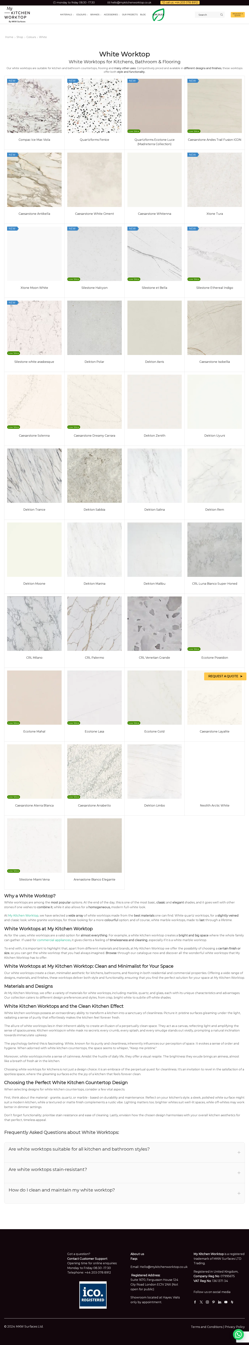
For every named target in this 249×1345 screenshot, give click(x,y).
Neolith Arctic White (214, 805)
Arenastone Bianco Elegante (94, 879)
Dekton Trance (34, 509)
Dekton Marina (94, 583)
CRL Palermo (94, 657)
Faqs (134, 1258)
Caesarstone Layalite (214, 731)
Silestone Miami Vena (34, 879)
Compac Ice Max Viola (34, 139)
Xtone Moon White (34, 288)
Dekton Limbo (154, 805)
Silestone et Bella (154, 288)
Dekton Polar (94, 362)
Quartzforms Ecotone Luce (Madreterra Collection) (155, 142)
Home (9, 37)
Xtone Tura (215, 213)
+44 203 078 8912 (98, 1272)
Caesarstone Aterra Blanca (34, 805)
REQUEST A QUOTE (238, 15)
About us (137, 1254)
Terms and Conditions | (208, 1327)
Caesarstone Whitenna (154, 213)
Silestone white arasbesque (34, 362)
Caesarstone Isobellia (214, 362)
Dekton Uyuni (214, 435)
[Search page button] (221, 15)
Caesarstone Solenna (34, 435)
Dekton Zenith (154, 435)
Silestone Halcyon (94, 288)
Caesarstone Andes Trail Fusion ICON (214, 139)
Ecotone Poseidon (214, 657)
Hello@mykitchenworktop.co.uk (164, 1267)
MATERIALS (66, 14)
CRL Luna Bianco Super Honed (214, 583)
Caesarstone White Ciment (94, 213)
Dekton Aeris (154, 362)
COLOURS (81, 14)
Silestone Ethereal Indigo (214, 288)
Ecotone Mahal (34, 731)
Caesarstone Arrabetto (94, 805)
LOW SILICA (158, 14)
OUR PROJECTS (130, 14)
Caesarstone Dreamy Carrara (94, 435)
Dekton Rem (214, 509)
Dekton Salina (154, 509)
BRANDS (94, 14)
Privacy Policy (235, 1327)
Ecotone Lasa (94, 731)
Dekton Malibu (155, 583)
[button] (238, 1334)
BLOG (143, 14)
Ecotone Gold (154, 731)
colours (31, 37)
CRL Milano (34, 657)
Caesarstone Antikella (34, 213)
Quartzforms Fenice (94, 139)
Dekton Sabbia (94, 509)
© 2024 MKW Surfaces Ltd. (23, 1326)
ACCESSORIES (111, 14)
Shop (20, 37)
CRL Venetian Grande (154, 657)
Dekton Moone (34, 583)
